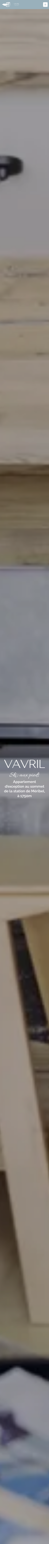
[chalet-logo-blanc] (10, 4)
